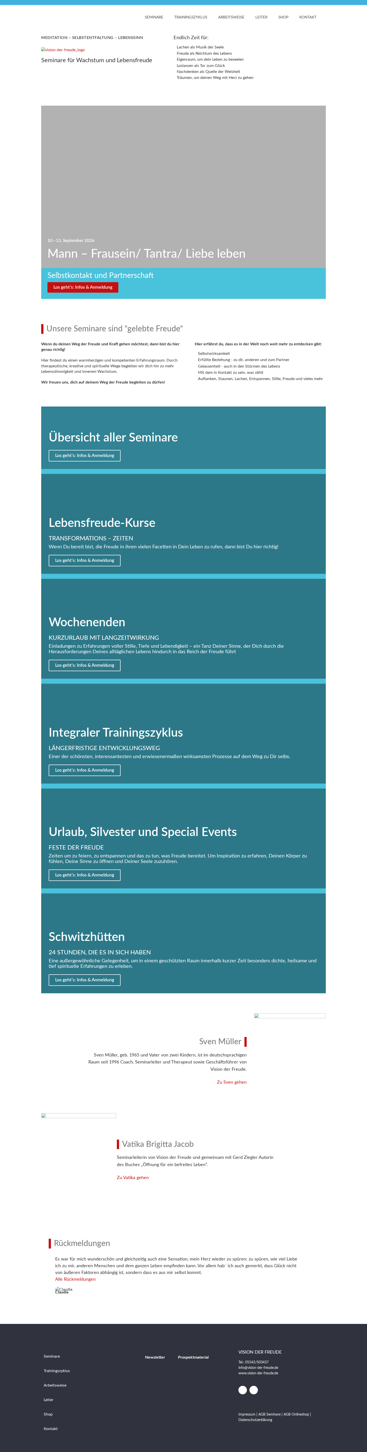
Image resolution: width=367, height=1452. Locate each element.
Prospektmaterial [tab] (193, 1357)
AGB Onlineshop (296, 1414)
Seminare (154, 17)
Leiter (261, 17)
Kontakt (308, 17)
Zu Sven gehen (232, 1082)
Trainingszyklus (190, 17)
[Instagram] (253, 1390)
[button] (36, 199)
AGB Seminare (269, 1414)
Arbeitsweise (231, 17)
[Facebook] (242, 1390)
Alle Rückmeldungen (75, 1279)
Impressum (247, 1414)
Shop (283, 17)
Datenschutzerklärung (255, 1420)
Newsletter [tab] (155, 1357)
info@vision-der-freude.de (258, 1368)
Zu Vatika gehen (133, 1178)
